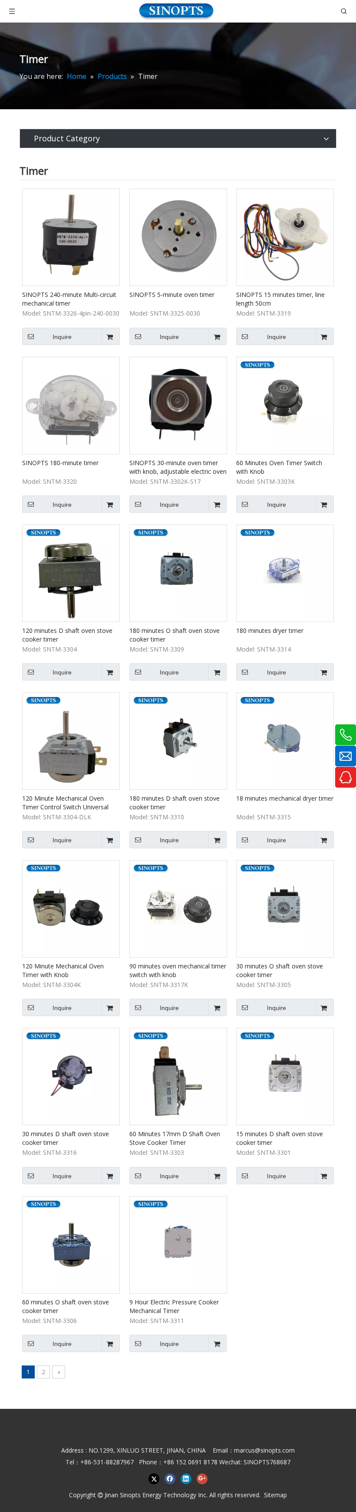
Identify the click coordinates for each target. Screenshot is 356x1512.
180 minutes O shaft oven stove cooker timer (174, 634)
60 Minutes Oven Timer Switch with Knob (279, 467)
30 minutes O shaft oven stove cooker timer (279, 970)
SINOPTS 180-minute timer (60, 463)
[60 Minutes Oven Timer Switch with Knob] (285, 405)
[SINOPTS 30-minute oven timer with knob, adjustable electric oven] (178, 405)
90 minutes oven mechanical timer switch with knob (177, 970)
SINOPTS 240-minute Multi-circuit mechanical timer (69, 298)
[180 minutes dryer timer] (285, 572)
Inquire (62, 336)
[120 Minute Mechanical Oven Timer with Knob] (71, 908)
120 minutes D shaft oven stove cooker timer (67, 634)
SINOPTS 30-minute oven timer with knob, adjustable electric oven (178, 467)
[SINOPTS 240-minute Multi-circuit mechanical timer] (71, 237)
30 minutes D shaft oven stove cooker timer (65, 1138)
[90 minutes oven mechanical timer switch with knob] (178, 908)
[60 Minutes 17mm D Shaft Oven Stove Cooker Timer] (178, 1076)
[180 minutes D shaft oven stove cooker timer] (178, 740)
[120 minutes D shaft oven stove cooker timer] (71, 572)
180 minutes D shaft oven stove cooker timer (174, 802)
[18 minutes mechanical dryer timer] (285, 740)
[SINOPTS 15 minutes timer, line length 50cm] (285, 237)
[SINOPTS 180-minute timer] (71, 405)
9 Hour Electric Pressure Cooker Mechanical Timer (174, 1306)
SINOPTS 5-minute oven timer (171, 294)
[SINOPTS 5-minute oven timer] (178, 237)
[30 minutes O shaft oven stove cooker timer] (285, 908)
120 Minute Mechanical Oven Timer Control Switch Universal (65, 802)
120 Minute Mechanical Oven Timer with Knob (63, 970)
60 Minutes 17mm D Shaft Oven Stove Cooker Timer (174, 1138)
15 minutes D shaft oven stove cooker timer (279, 1138)
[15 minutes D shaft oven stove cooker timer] (285, 1076)
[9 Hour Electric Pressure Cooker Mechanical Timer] (178, 1244)
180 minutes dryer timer (269, 630)
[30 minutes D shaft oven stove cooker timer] (71, 1076)
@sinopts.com (275, 1450)
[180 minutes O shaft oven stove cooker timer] (178, 572)
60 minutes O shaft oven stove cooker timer (65, 1306)
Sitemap (275, 1495)
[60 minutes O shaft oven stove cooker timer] (71, 1244)
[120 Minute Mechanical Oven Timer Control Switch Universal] (71, 740)
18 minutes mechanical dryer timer (284, 798)
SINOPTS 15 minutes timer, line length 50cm (280, 298)
